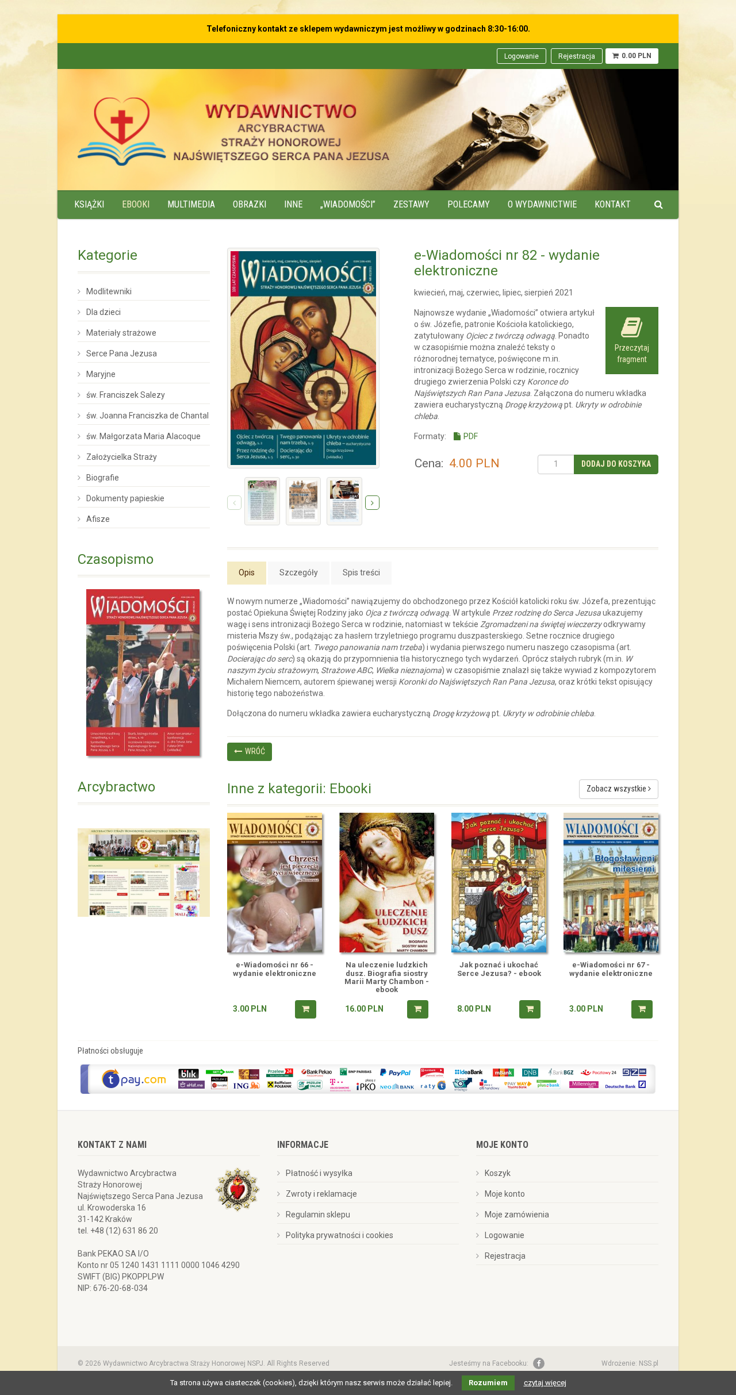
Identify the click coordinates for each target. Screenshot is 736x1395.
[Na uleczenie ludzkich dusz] (386, 882)
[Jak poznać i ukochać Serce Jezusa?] (498, 882)
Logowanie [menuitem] (521, 56)
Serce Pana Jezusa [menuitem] (121, 353)
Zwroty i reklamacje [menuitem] (321, 1193)
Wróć (255, 751)
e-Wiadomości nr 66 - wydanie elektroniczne (274, 969)
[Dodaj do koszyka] (305, 1009)
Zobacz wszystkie (617, 788)
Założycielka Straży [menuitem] (121, 457)
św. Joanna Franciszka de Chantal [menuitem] (147, 415)
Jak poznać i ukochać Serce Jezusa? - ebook (499, 969)
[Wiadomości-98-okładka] (143, 672)
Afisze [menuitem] (98, 519)
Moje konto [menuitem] (505, 1193)
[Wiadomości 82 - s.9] (303, 501)
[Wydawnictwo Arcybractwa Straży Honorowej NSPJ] (233, 128)
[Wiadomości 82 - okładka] (303, 358)
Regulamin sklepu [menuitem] (318, 1214)
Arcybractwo (116, 787)
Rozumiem (488, 1382)
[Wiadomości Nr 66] (274, 882)
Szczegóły (298, 572)
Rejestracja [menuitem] (576, 56)
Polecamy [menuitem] (468, 204)
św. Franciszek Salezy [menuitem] (125, 394)
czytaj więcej (545, 1382)
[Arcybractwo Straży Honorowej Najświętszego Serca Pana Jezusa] (144, 872)
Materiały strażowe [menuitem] (121, 332)
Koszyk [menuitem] (498, 1173)
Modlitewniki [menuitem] (109, 291)
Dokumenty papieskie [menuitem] (125, 498)
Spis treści (361, 572)
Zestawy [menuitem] (411, 204)
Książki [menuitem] (89, 204)
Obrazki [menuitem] (249, 204)
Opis (247, 572)
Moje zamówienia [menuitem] (517, 1214)
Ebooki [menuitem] (136, 204)
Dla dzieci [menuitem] (103, 312)
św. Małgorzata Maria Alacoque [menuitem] (143, 436)
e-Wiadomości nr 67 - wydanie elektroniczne (611, 969)
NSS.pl (648, 1363)
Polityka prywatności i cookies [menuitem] (339, 1235)
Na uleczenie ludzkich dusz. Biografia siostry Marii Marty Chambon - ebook (386, 977)
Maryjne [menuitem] (101, 374)
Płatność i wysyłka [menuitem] (319, 1173)
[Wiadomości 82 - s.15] (344, 501)
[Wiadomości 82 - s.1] (262, 501)
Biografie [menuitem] (102, 477)
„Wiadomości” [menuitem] (347, 204)
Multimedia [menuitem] (191, 204)
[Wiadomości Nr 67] (611, 882)
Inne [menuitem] (293, 204)
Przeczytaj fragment (632, 353)
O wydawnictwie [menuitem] (542, 204)
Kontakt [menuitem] (613, 204)
